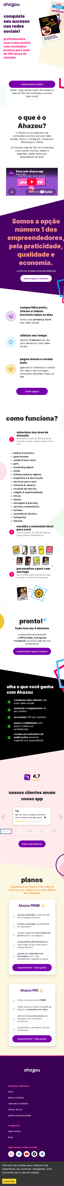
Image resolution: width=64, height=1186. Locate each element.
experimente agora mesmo (32, 651)
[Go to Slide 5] (55, 831)
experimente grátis (32, 84)
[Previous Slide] (3, 816)
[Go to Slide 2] (18, 831)
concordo (9, 1181)
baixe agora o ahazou (36, 278)
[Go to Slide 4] (43, 831)
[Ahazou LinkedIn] (42, 1154)
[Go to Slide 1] (6, 831)
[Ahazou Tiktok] (34, 1154)
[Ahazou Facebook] (19, 1154)
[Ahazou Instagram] (11, 1154)
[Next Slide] (60, 816)
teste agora (32, 391)
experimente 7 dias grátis (32, 967)
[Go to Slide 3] (31, 831)
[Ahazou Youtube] (27, 1154)
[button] (32, 816)
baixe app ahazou (32, 843)
